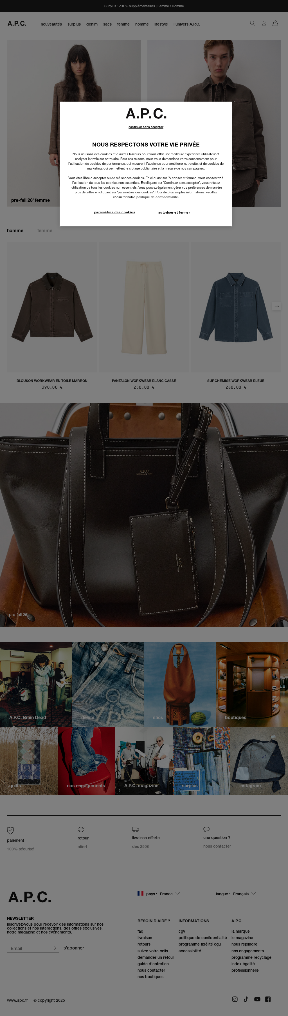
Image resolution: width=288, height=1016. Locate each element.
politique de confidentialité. (157, 197)
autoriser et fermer (174, 212)
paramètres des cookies (114, 212)
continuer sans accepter (146, 127)
